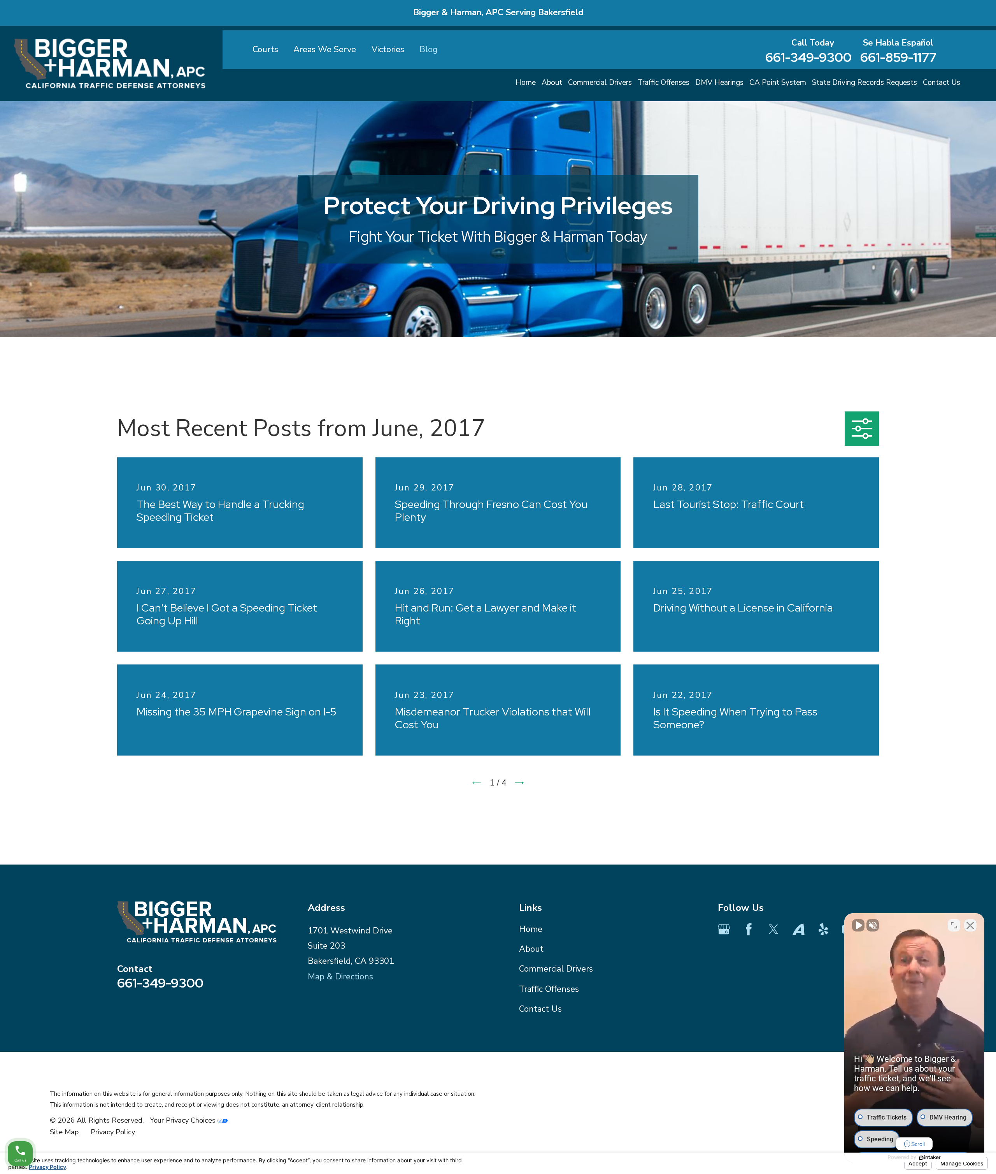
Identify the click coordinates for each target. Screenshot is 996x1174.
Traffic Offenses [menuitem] (663, 82)
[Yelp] (823, 929)
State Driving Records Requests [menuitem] (864, 82)
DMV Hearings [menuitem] (719, 82)
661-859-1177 (898, 57)
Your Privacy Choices (183, 1120)
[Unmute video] (858, 925)
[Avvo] (799, 929)
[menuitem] (64, 1132)
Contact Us (540, 1009)
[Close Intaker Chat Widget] (970, 925)
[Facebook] (749, 929)
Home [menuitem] (526, 82)
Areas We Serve (324, 49)
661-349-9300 (808, 57)
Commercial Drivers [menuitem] (600, 82)
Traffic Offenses (549, 989)
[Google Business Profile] (724, 929)
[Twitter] (774, 929)
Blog (428, 49)
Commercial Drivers (556, 969)
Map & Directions (340, 976)
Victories (388, 49)
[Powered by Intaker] (930, 1157)
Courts (265, 49)
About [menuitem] (552, 82)
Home (530, 929)
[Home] (109, 63)
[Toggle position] (954, 925)
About (531, 949)
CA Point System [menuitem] (777, 82)
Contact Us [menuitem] (941, 82)
